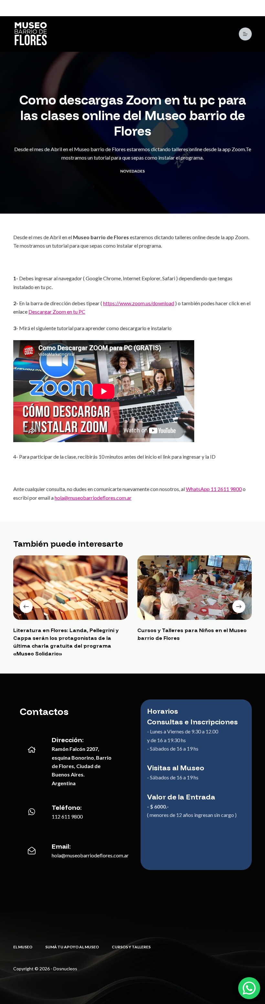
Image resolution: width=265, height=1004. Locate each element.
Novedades (132, 171)
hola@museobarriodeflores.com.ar (93, 498)
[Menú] (245, 34)
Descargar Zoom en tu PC (56, 311)
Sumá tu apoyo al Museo (72, 946)
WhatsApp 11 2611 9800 (214, 489)
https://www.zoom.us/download (138, 303)
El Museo (22, 946)
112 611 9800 (67, 816)
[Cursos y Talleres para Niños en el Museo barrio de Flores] (194, 587)
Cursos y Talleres (131, 946)
